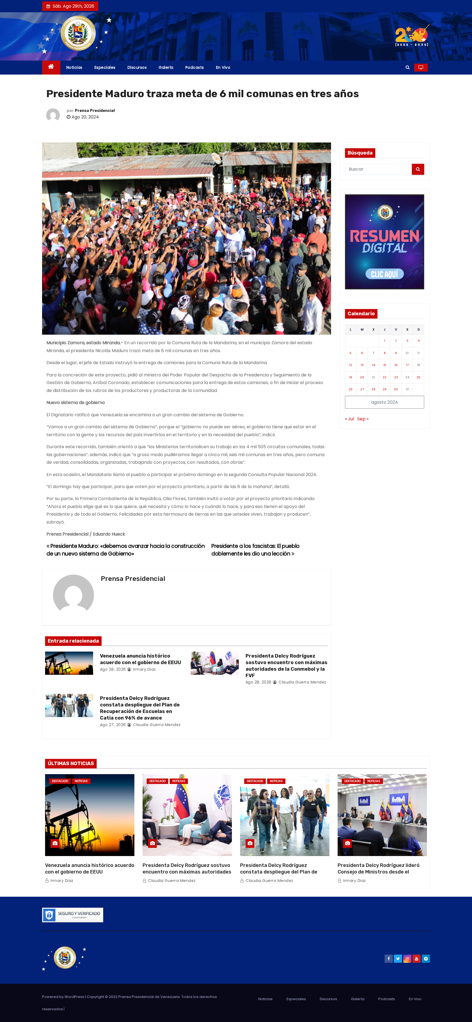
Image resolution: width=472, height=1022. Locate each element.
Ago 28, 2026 (113, 669)
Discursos (137, 67)
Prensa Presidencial (95, 110)
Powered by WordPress (63, 996)
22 (385, 377)
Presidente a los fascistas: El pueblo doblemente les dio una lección (255, 549)
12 (350, 365)
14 (373, 365)
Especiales (105, 67)
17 (407, 365)
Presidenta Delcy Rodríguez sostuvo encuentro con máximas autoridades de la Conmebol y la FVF (287, 666)
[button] (408, 67)
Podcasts (194, 67)
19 (350, 377)
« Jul (349, 419)
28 (373, 389)
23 (396, 377)
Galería (166, 67)
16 (396, 365)
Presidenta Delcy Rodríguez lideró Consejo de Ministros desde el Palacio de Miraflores (379, 871)
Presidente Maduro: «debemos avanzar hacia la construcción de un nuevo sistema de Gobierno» (125, 549)
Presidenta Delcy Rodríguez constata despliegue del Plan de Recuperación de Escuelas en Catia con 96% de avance (140, 708)
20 (362, 377)
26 (351, 389)
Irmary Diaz (144, 669)
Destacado (60, 781)
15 (384, 365)
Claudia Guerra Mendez (302, 682)
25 (418, 377)
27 (362, 389)
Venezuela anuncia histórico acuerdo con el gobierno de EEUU (140, 659)
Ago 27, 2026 (113, 724)
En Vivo (223, 67)
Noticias (74, 67)
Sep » (362, 419)
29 (385, 389)
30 (396, 389)
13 (362, 365)
